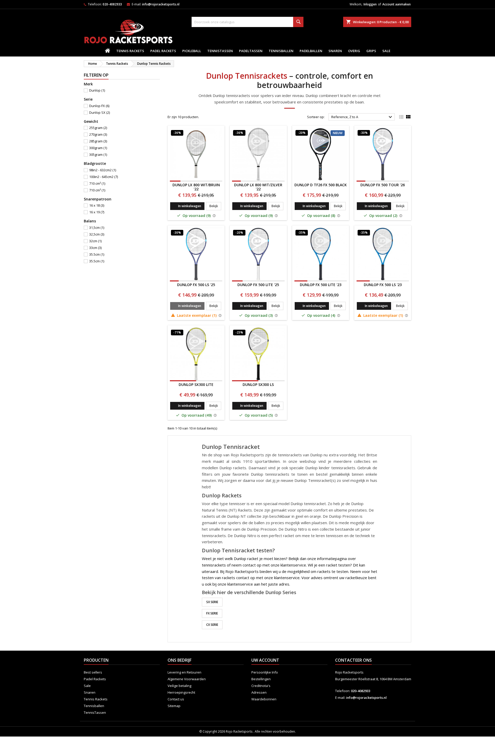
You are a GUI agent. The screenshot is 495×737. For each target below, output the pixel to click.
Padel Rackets (163, 50)
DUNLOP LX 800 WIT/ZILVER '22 (258, 186)
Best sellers (93, 672)
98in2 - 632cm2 (102, 170)
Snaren (335, 50)
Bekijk (215, 206)
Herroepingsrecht (181, 692)
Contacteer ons (353, 660)
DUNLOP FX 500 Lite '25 (258, 284)
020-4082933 (112, 4)
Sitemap (174, 705)
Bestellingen (261, 679)
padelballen (311, 50)
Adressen (259, 692)
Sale (386, 50)
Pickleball (191, 50)
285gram (98, 141)
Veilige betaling (179, 685)
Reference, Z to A (362, 117)
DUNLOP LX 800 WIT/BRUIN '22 (196, 186)
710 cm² (97, 183)
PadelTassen (250, 50)
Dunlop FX (99, 105)
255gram (98, 127)
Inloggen (370, 4)
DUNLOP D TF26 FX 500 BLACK (320, 184)
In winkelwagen (189, 206)
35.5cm (96, 254)
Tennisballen (281, 50)
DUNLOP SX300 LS (258, 384)
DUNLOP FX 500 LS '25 (196, 284)
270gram (98, 134)
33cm (95, 247)
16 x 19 (96, 212)
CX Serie (212, 624)
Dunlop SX (99, 112)
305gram (98, 154)
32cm (95, 241)
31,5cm (96, 227)
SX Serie (212, 602)
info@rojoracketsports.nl (160, 4)
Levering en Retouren (184, 672)
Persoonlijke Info (264, 672)
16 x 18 (96, 205)
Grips (371, 50)
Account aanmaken (396, 4)
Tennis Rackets (130, 50)
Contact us (176, 699)
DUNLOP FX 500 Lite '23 (320, 284)
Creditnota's (260, 685)
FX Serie (212, 613)
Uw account (265, 660)
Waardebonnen (263, 699)
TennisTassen (220, 50)
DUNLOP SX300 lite (196, 384)
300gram (98, 147)
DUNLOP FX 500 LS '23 (383, 284)
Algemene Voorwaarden (187, 679)
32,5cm (96, 234)
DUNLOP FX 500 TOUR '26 (382, 184)
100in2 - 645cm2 (103, 176)
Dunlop (97, 90)
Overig (354, 50)
